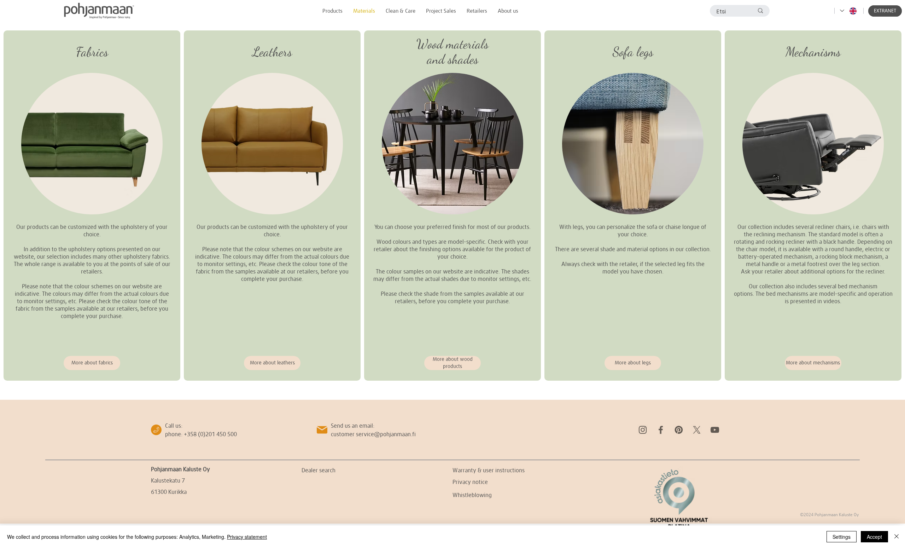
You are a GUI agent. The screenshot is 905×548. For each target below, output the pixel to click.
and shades (452, 59)
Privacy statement (247, 536)
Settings (842, 536)
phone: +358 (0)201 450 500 (201, 434)
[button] (885, 11)
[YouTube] (715, 430)
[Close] (896, 536)
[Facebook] (660, 430)
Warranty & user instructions (488, 470)
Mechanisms (813, 51)
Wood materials (452, 44)
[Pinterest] (678, 430)
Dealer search (318, 470)
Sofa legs (633, 51)
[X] (696, 430)
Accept (874, 536)
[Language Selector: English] (848, 11)
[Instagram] (642, 430)
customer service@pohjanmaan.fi (373, 434)
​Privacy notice (470, 481)
